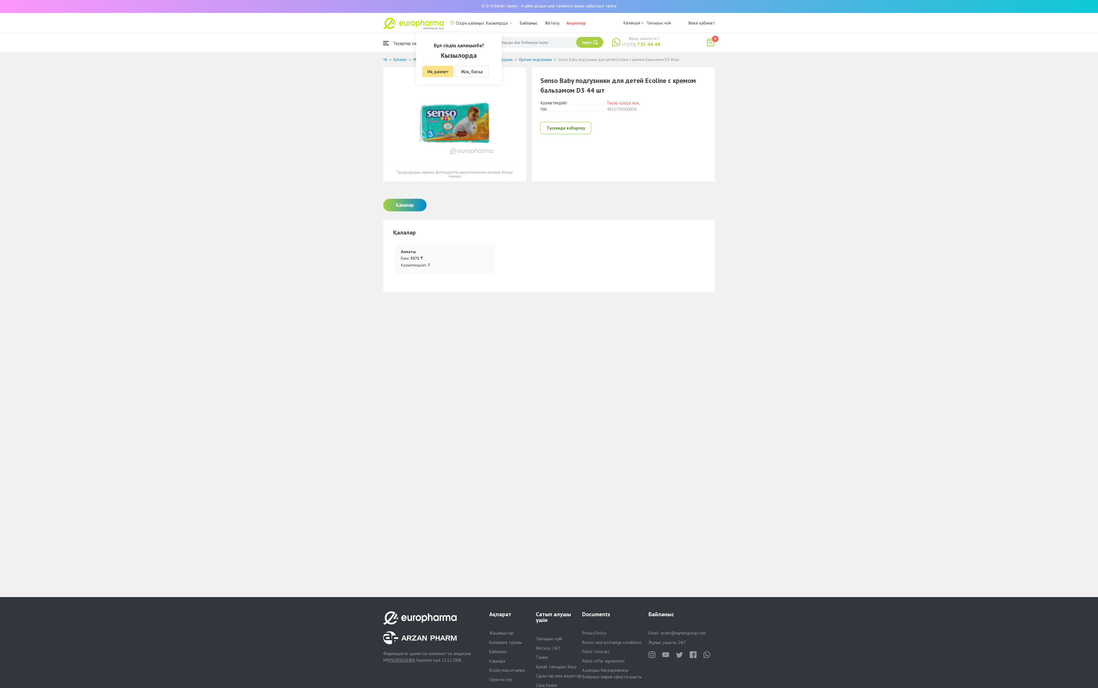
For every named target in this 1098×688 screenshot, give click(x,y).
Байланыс (529, 23)
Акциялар (576, 23)
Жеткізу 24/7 (548, 648)
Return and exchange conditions (612, 642)
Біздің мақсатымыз (507, 670)
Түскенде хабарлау (565, 128)
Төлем (542, 657)
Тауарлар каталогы (411, 43)
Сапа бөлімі (546, 685)
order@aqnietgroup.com (683, 633)
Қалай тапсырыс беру (556, 666)
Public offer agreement (603, 661)
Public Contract (596, 651)
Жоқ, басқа (472, 71)
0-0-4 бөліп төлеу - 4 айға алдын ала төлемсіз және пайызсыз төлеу (549, 6)
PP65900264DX (401, 660)
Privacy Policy (594, 633)
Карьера (497, 661)
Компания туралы (505, 642)
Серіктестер (500, 679)
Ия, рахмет (438, 71)
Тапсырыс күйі (659, 22)
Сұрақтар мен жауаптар (559, 676)
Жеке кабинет (701, 23)
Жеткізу (552, 23)
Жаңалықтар (501, 633)
